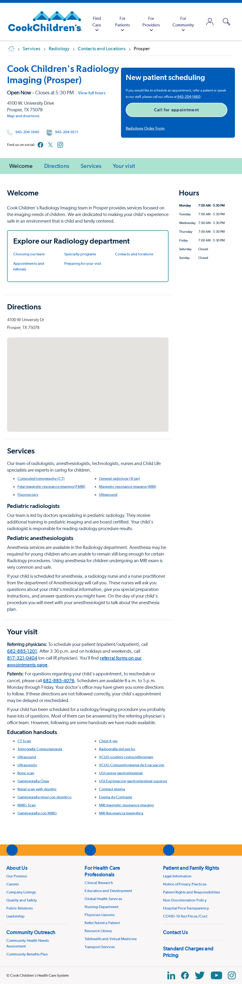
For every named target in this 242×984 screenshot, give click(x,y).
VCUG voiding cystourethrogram (126, 757)
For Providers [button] (151, 21)
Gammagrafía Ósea (33, 781)
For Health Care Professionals (102, 871)
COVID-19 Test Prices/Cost (185, 916)
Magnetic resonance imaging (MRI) (127, 486)
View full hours (91, 92)
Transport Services (100, 947)
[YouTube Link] (216, 975)
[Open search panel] (226, 21)
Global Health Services (103, 899)
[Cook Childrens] (43, 22)
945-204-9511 (66, 132)
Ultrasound (108, 494)
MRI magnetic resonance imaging (126, 805)
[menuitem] (97, 22)
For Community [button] (183, 21)
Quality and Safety (21, 900)
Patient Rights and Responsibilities (191, 892)
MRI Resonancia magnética (121, 813)
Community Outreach (30, 932)
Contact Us (175, 932)
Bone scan (25, 773)
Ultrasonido (27, 765)
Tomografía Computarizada (39, 749)
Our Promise (16, 876)
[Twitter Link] (199, 975)
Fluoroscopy (27, 494)
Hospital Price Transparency (186, 908)
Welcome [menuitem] (21, 165)
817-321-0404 (22, 658)
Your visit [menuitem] (124, 165)
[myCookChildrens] (210, 22)
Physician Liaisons (100, 915)
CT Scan (24, 741)
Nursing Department (101, 907)
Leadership (15, 916)
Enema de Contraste (115, 797)
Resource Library (98, 931)
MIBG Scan (26, 805)
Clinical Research (99, 882)
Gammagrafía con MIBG (37, 813)
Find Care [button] (96, 21)
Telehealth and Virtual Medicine (111, 939)
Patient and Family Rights (191, 868)
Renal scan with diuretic (37, 789)
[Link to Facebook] (40, 145)
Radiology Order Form (145, 128)
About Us (16, 868)
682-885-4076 (58, 680)
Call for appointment (176, 109)
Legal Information (177, 876)
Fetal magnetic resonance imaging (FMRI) (51, 486)
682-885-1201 (22, 651)
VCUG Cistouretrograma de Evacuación (131, 765)
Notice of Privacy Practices (185, 884)
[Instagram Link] (232, 975)
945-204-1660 (27, 132)
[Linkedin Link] (171, 975)
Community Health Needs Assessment (27, 943)
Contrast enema (112, 789)
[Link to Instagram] (60, 145)
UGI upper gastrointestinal (121, 773)
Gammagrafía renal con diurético (44, 797)
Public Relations (19, 908)
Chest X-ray (108, 741)
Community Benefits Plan (27, 954)
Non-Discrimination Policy (185, 900)
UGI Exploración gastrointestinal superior (133, 781)
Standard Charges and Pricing (188, 951)
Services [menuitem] (91, 165)
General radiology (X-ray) (119, 478)
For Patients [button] (122, 21)
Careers (12, 884)
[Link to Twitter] (50, 144)
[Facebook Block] (185, 975)
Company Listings (21, 892)
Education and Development (108, 891)
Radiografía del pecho (117, 749)
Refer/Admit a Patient (102, 923)
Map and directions (23, 116)
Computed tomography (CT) (41, 478)
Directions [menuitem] (56, 165)
